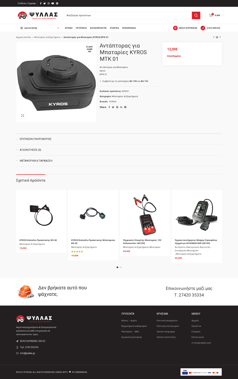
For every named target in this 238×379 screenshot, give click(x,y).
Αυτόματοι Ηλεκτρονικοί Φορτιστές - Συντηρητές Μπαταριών (193, 249)
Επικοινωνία (198, 337)
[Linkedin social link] (121, 107)
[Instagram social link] (49, 3)
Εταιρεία (196, 331)
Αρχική (195, 320)
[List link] (40, 347)
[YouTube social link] (53, 3)
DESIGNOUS (81, 372)
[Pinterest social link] (57, 3)
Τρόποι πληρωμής (166, 331)
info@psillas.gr (27, 353)
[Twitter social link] (44, 3)
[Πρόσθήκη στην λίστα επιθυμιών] (61, 198)
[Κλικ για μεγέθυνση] (23, 116)
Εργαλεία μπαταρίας (131, 337)
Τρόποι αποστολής (166, 337)
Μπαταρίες (154, 247)
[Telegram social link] (125, 107)
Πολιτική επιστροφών (168, 326)
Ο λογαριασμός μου (201, 342)
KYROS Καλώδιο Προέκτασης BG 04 (38, 240)
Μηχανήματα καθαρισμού (134, 326)
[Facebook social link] (40, 3)
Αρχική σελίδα (23, 37)
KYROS (112, 101)
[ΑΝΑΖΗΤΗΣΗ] (196, 15)
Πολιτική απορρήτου (167, 320)
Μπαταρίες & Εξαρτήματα (47, 37)
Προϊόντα (196, 326)
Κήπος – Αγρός (129, 320)
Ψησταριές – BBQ (130, 331)
